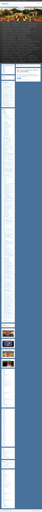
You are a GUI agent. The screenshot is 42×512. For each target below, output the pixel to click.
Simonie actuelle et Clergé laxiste (7, 214)
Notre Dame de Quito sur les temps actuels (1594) (8, 273)
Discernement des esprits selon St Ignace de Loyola (9, 241)
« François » (5, 181)
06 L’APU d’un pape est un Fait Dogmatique (31, 25)
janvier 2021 (4, 431)
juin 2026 (4, 412)
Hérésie (3, 389)
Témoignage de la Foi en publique (7, 133)
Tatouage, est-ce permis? (6, 132)
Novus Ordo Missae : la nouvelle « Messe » (8, 184)
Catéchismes (4, 476)
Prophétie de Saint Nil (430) (6, 260)
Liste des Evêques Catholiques (7, 210)
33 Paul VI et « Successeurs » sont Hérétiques (7, 44)
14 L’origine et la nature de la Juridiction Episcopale (7, 31)
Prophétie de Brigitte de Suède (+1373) (7, 267)
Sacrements (4, 228)
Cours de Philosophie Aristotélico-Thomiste (8, 248)
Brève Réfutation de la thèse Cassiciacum (8, 190)
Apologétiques (4, 372)
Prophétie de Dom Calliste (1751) (7, 281)
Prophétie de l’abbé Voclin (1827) (7, 289)
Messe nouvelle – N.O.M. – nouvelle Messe (7, 392)
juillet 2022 (4, 424)
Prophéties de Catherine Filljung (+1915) (7, 305)
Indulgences (5, 128)
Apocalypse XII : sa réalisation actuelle (7, 252)
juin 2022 (4, 425)
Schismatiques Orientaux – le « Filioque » (21, 57)
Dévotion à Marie (9, 462)
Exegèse (4, 483)
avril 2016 (4, 442)
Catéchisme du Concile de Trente (7, 115)
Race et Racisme (5, 131)
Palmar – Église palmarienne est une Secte (8, 221)
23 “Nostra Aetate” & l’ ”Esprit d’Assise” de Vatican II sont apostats (9, 36)
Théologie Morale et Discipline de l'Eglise (7, 405)
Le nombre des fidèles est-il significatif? (7, 207)
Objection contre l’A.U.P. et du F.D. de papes (8, 206)
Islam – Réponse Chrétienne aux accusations (32, 57)
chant (3, 376)
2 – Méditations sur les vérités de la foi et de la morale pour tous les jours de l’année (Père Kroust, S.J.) (8, 119)
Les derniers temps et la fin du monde (6, 60)
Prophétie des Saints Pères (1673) (7, 276)
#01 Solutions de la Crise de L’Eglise (6, 91)
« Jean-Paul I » (5, 179)
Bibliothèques (7, 462)
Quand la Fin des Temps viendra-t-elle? (23, 60)
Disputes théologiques (5, 379)
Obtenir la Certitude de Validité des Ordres (8, 205)
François (4, 388)
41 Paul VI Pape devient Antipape (5, 49)
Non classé (4, 394)
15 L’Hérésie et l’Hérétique (17, 31)
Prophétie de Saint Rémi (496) (6, 261)
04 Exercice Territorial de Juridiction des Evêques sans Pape (8, 55)
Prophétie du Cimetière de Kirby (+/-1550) (8, 271)
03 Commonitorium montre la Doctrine (34, 23)
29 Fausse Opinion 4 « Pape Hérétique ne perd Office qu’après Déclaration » (10, 41)
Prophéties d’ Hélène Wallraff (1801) (7, 284)
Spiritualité (4, 239)
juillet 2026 (4, 411)
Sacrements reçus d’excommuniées (7, 232)
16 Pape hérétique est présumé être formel (26, 31)
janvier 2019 (4, 433)
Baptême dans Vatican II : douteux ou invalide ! (8, 185)
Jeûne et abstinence (6, 129)
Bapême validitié (4, 462)
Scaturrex (4, 3)
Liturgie (3, 391)
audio (2, 462)
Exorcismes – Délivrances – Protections (7, 383)
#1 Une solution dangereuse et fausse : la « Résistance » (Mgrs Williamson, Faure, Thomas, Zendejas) (13, 52)
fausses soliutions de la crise (6, 385)
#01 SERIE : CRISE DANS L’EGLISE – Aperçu (16, 23)
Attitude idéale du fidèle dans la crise (7, 208)
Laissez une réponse (28, 72)
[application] (8, 333)
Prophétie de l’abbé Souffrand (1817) (7, 285)
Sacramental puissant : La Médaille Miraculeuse (8, 234)
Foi (3, 387)
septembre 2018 (4, 434)
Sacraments (4, 400)
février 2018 (4, 435)
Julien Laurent (24, 72)
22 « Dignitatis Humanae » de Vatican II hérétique (7, 154)
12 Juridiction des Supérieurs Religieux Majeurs (7, 100)
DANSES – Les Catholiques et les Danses (8, 126)
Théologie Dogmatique (5, 505)
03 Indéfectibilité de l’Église (5, 216)
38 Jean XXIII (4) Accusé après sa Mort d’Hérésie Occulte (8, 47)
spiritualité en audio (4, 464)
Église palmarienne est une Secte (6, 89)
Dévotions (4, 378)
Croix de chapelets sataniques (6, 236)
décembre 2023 (4, 422)
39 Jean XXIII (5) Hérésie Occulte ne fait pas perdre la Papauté (22, 47)
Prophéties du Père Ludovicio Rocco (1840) (8, 294)
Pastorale (4, 496)
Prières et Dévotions (5, 245)
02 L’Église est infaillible (25, 23)
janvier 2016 (4, 444)
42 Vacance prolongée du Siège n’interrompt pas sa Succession (17, 49)
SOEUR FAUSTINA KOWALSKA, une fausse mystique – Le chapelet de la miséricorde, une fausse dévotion (8, 244)
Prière (3, 498)
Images (3, 390)
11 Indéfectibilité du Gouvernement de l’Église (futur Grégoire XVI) (23, 28)
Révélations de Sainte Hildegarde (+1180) (8, 263)
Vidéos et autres (4, 317)
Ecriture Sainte (4, 380)
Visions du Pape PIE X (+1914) (7, 304)
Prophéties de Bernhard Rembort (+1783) (8, 283)
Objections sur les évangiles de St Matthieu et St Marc (8, 84)
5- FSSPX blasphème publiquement (7, 197)
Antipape (4, 472)
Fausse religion (4, 485)
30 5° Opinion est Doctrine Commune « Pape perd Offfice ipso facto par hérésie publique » (29, 41)
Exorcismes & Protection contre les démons (8, 237)
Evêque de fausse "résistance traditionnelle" (7, 381)
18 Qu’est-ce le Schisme (4, 33)
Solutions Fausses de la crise (6, 457)
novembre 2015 (4, 445)
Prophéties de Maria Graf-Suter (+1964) (7, 314)
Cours (3, 120)
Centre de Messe (4, 78)
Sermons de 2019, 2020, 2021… (7, 315)
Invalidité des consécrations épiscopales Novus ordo (9, 183)
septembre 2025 (4, 416)
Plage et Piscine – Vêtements (6, 130)
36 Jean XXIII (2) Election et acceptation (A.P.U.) (7, 170)
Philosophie (4, 396)
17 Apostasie (34, 31)
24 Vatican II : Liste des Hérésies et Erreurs (22, 36)
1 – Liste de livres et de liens (6, 117)
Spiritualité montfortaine (6, 240)
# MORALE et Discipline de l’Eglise (6, 23)
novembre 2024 (4, 420)
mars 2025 (4, 418)
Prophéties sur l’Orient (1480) (6, 270)
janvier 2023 (4, 423)
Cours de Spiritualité (6, 122)
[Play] (3, 346)
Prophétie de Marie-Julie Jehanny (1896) (7, 303)
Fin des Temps (4, 487)
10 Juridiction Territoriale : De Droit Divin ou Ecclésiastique (8, 28)
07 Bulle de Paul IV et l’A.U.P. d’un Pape (7, 141)
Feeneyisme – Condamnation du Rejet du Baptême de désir (8, 57)
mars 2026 (4, 413)
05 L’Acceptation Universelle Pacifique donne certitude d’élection (18, 25)
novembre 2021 (4, 427)
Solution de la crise (5, 402)
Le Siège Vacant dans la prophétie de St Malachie (8, 250)
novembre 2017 (4, 437)
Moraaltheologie (4, 494)
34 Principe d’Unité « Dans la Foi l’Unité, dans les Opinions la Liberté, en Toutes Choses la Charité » (24, 44)
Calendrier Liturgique (5, 113)
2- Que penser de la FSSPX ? (6, 194)
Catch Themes (39, 510)
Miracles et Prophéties (14, 60)
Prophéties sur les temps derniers (32, 60)
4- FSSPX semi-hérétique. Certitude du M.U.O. (8, 196)
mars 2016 (4, 443)
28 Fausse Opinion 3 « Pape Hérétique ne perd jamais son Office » (24, 39)
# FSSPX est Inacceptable (28, 52)
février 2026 (4, 414)
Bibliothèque (4, 474)
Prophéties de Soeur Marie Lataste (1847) (8, 296)
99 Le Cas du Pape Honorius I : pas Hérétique (21, 55)
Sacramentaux (4, 455)
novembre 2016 (4, 440)
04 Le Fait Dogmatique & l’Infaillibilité (6, 25)
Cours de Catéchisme (6, 121)
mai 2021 (4, 429)
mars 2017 (4, 438)
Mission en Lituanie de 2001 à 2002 (7, 320)
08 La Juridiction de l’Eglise (5, 142)
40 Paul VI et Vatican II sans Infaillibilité (35, 47)
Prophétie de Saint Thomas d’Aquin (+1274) (8, 265)
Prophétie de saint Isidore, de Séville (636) (8, 262)
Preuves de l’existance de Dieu (7, 247)
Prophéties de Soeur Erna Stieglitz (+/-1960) (8, 313)
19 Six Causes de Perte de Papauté (13, 33)
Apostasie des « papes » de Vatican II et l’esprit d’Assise (32, 49)
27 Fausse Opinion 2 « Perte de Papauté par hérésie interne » (8, 39)
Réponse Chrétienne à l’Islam (6, 86)
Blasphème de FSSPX (5, 374)
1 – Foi (3, 225)
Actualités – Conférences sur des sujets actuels (7, 316)
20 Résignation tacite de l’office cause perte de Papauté (24, 33)
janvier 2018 (4, 436)
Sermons (38, 60)
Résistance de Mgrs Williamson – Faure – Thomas (8, 399)
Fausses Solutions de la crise (31, 55)
